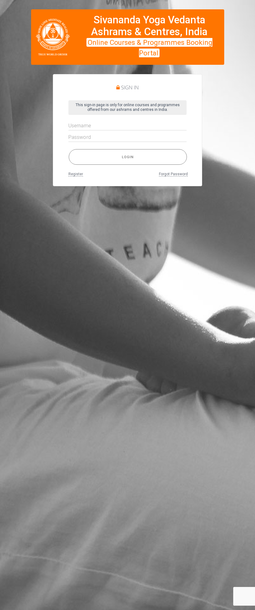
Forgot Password (173, 174)
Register (75, 174)
